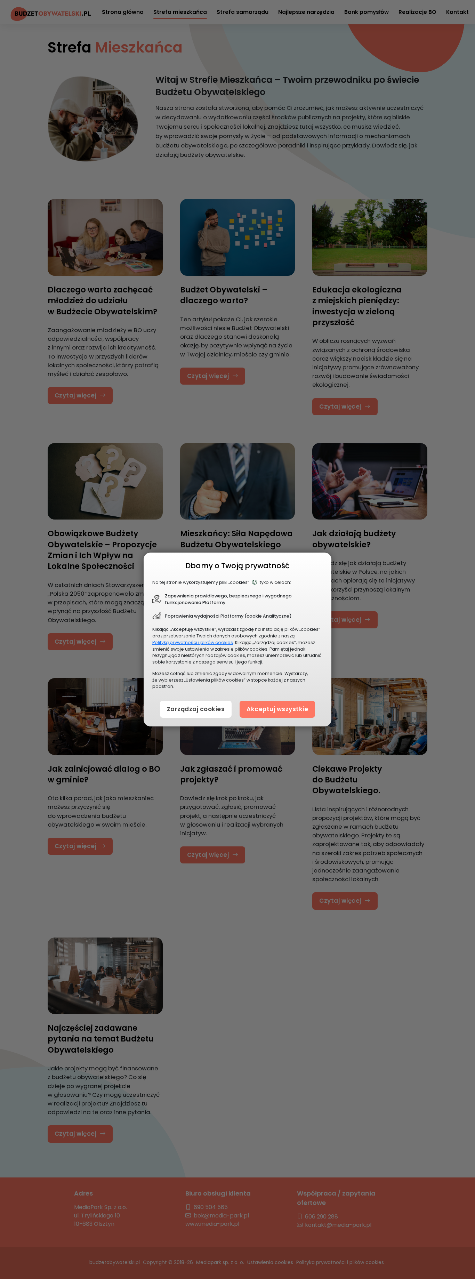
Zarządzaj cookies (196, 709)
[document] (237, 639)
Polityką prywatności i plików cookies (192, 642)
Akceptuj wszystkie (277, 709)
